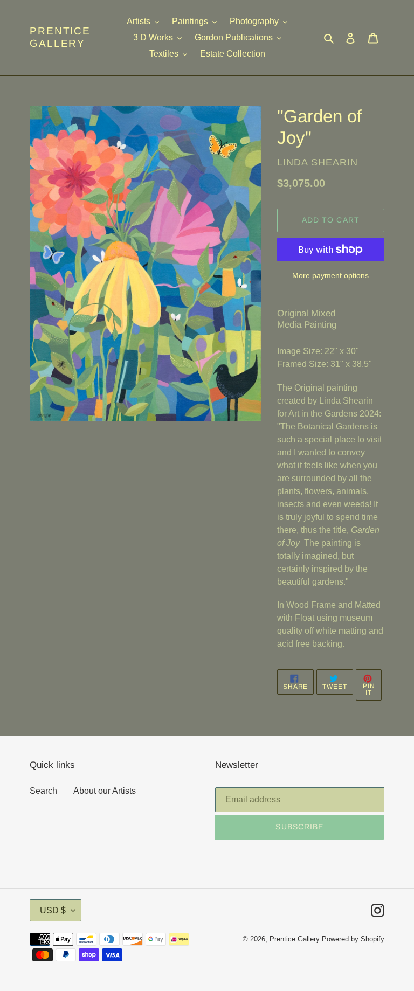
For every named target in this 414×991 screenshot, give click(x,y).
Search (43, 790)
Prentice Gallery (60, 37)
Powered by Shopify (353, 939)
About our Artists (104, 790)
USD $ (53, 910)
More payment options (330, 275)
